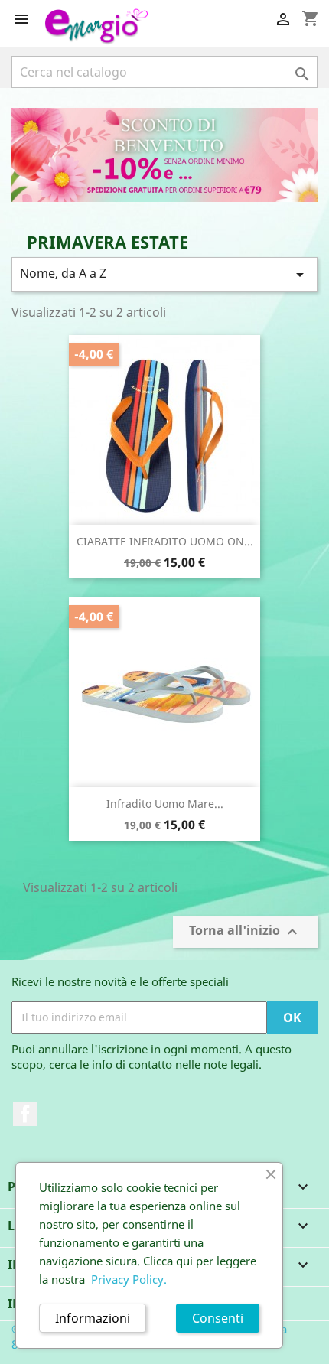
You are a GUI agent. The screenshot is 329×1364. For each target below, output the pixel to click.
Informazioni (92, 1318)
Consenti (217, 1318)
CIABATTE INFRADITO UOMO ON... (165, 541)
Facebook (25, 1114)
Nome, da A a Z (164, 274)
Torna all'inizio (245, 931)
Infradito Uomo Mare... (164, 803)
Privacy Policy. (129, 1279)
